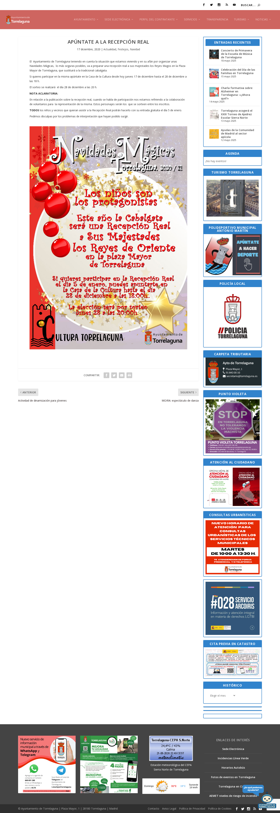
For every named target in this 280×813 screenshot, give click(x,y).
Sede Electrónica (117, 19)
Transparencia (217, 19)
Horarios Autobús (233, 767)
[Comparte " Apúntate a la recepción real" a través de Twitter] (114, 375)
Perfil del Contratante (157, 19)
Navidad (135, 49)
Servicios (190, 19)
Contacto (153, 808)
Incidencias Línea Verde (233, 758)
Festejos (123, 49)
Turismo (240, 19)
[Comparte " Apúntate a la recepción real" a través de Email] (122, 375)
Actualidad (109, 49)
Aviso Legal (169, 808)
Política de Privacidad (192, 808)
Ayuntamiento (84, 19)
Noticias (261, 19)
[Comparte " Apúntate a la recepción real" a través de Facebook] (106, 375)
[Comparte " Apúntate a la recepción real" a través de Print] (129, 375)
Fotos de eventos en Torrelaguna (233, 777)
